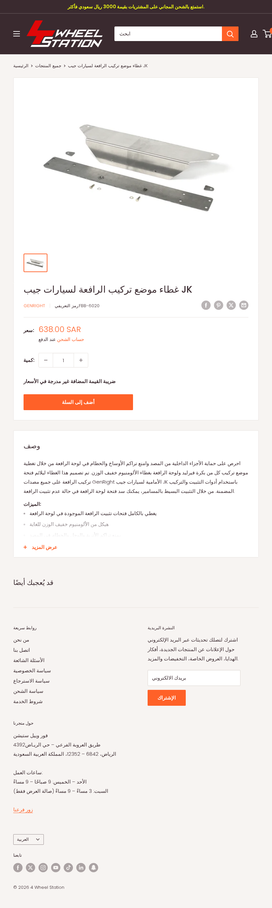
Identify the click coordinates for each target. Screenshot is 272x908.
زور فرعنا (23, 809)
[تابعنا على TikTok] (68, 867)
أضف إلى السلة (78, 402)
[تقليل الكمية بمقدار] (46, 360)
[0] (267, 34)
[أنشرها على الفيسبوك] (206, 305)
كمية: (29, 360)
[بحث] (230, 33)
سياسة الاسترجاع (31, 680)
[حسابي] (254, 33)
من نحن (21, 639)
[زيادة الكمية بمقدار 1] (81, 360)
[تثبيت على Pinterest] (218, 305)
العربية (23, 839)
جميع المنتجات (48, 66)
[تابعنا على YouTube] (55, 867)
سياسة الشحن (28, 691)
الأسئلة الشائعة (28, 660)
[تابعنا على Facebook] (18, 867)
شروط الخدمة (28, 701)
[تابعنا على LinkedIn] (81, 867)
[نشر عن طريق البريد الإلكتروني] (243, 305)
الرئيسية (21, 66)
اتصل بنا (21, 649)
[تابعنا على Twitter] (30, 867)
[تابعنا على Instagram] (43, 867)
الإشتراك (167, 697)
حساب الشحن (70, 339)
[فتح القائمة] (16, 33)
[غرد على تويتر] (231, 305)
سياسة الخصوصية (32, 670)
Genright (34, 306)
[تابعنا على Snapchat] (93, 867)
